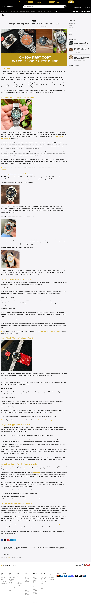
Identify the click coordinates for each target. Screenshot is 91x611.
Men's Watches (19, 576)
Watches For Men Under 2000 (43, 578)
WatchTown (36, 472)
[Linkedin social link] (11, 540)
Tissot (70, 34)
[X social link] (5, 540)
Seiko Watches (27, 594)
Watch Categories (19, 583)
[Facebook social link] (2, 540)
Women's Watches (19, 579)
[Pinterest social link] (8, 540)
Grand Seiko (35, 599)
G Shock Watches (35, 596)
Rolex (70, 32)
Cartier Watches (35, 590)
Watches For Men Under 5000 (43, 587)
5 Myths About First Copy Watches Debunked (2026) (81, 42)
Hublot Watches (35, 578)
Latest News (51, 579)
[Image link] (8, 565)
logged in (9, 557)
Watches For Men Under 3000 (43, 582)
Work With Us (4, 583)
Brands (18, 585)
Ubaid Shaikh (30, 27)
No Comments (84, 45)
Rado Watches (27, 597)
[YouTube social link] (87, 565)
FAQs (2, 579)
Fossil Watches (27, 591)
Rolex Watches (27, 578)
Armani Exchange (35, 601)
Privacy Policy (12, 577)
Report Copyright (11, 583)
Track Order (51, 577)
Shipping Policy (11, 590)
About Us (3, 577)
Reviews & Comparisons (74, 30)
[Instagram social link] (85, 565)
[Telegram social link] (14, 540)
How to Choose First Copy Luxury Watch (45, 420)
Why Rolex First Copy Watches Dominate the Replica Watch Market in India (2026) (81, 57)
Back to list (34, 547)
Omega (34, 20)
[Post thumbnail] (71, 43)
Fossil (70, 25)
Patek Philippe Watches (28, 587)
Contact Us (3, 581)
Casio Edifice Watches (35, 593)
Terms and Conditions (11, 580)
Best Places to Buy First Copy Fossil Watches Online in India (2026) (81, 50)
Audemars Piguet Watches (35, 586)
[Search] (65, 7)
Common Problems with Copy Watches (54, 524)
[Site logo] (8, 6)
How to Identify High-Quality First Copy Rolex (47, 331)
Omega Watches (27, 584)
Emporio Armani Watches (35, 581)
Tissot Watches (27, 581)
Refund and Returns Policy (12, 586)
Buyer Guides (72, 23)
